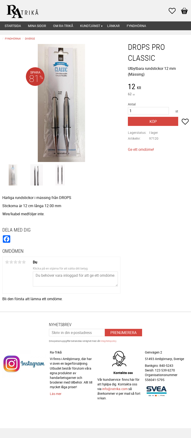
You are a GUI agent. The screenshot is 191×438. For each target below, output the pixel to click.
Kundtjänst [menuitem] (90, 26)
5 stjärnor (24, 262)
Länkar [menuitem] (113, 26)
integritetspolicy (108, 341)
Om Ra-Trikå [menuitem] (63, 26)
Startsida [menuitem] (13, 26)
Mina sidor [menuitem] (37, 26)
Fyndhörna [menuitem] (136, 26)
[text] (158, 87)
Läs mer (55, 393)
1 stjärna (7, 262)
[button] (174, 10)
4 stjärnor (19, 262)
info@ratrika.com (115, 389)
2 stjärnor (11, 262)
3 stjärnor (15, 262)
